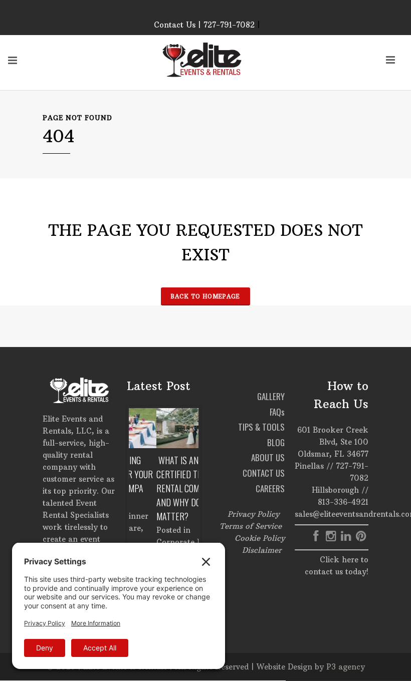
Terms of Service (251, 526)
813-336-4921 (343, 502)
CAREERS (270, 488)
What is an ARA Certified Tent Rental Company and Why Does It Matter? (159, 488)
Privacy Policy (253, 514)
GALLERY (271, 396)
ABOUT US (268, 457)
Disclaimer (262, 550)
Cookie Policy (260, 538)
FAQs (277, 412)
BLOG (276, 442)
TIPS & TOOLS (261, 427)
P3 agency (345, 666)
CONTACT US (264, 473)
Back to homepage (205, 296)
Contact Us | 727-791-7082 (204, 25)
